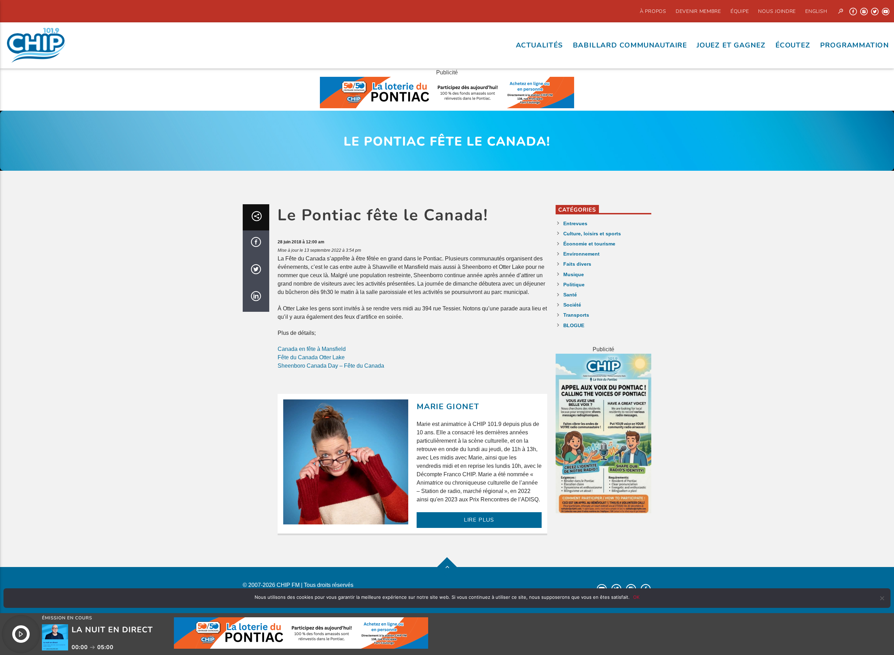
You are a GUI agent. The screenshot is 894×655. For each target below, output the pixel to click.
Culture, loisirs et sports (592, 233)
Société (572, 305)
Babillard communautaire (630, 45)
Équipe (740, 11)
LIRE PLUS (479, 520)
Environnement (581, 254)
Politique (574, 284)
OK (636, 597)
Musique (573, 274)
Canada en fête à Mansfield (312, 349)
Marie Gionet (448, 406)
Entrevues (575, 223)
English (816, 11)
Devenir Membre (698, 11)
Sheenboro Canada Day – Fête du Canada (331, 366)
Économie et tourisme (589, 243)
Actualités (539, 45)
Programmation (854, 45)
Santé (570, 294)
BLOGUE (573, 325)
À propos (653, 11)
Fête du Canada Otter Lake (311, 357)
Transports (576, 315)
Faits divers (577, 264)
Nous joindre (777, 11)
